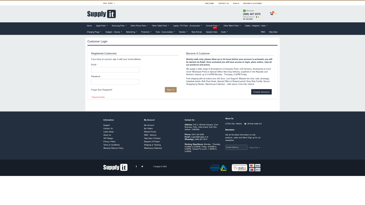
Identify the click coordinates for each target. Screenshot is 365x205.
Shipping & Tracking (152, 144)
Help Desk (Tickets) (152, 138)
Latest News (108, 131)
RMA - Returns (150, 135)
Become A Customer (252, 3)
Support (106, 125)
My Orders (148, 128)
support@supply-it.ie (199, 136)
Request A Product (152, 141)
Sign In (236, 3)
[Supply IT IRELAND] (101, 14)
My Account (149, 125)
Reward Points (150, 131)
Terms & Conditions (111, 144)
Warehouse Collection (153, 148)
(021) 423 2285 (197, 134)
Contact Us (223, 3)
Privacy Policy (109, 141)
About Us (107, 135)
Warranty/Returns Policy (113, 148)
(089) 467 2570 (201, 139)
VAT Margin (108, 138)
